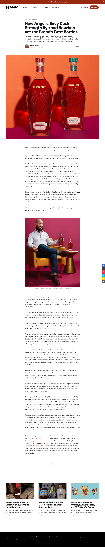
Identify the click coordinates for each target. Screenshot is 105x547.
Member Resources (41, 536)
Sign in (86, 7)
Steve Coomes (34, 45)
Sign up (58, 536)
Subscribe (94, 7)
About (31, 536)
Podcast (45, 7)
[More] (65, 7)
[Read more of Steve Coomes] (27, 46)
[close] (103, 2)
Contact (65, 536)
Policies (51, 536)
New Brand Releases (31, 19)
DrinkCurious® (10, 539)
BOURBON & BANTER (11, 537)
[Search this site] (81, 7)
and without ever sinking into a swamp (37, 446)
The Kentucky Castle (41, 438)
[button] (103, 265)
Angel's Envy (29, 147)
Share (77, 46)
